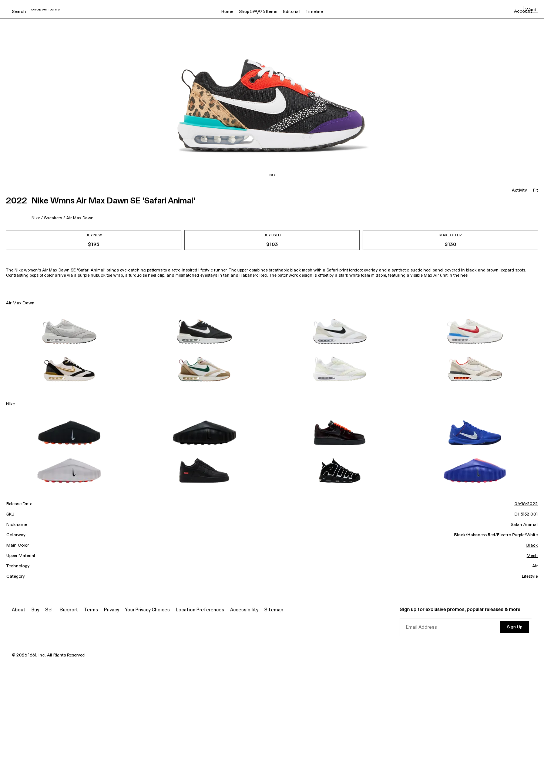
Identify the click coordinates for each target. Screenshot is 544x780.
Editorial (291, 12)
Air (535, 566)
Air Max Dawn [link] (20, 303)
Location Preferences (200, 610)
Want (530, 10)
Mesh (532, 556)
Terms (91, 610)
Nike (35, 218)
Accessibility (244, 610)
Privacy (111, 610)
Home (227, 12)
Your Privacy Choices (147, 610)
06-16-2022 (526, 504)
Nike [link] (10, 404)
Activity (519, 190)
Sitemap (273, 610)
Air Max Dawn (80, 218)
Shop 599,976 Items (258, 12)
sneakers (53, 218)
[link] (69, 331)
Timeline (314, 12)
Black (532, 545)
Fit (535, 190)
